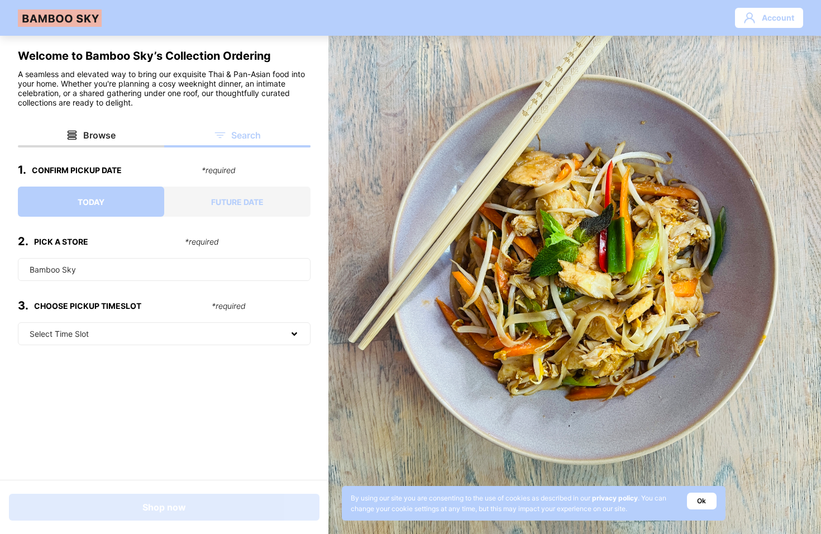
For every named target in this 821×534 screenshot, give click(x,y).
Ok (701, 501)
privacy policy (615, 498)
